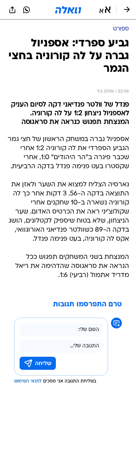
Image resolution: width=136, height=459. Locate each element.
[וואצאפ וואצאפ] (26, 9)
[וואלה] (68, 9)
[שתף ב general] (12, 10)
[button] (105, 10)
